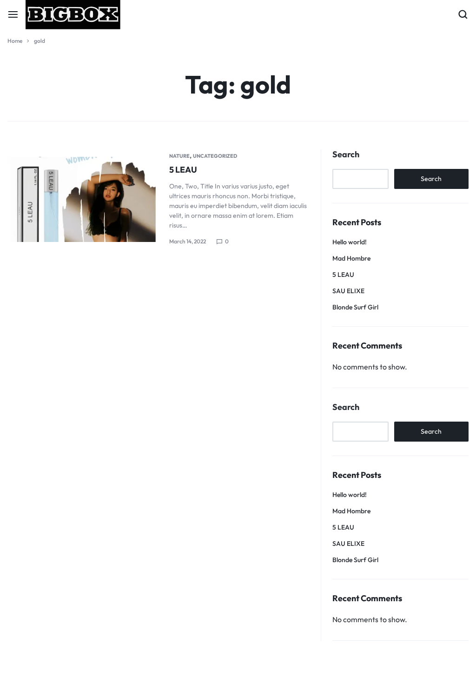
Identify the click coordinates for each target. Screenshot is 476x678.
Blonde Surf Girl (355, 307)
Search (345, 154)
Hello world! (349, 242)
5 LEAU (183, 169)
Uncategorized (215, 156)
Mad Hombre (351, 258)
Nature (179, 156)
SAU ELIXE (348, 291)
